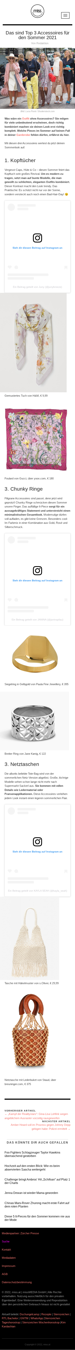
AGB (5, 1274)
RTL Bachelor (10, 1318)
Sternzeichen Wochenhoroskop (41, 1322)
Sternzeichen (61, 1314)
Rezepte (46, 1314)
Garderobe (23, 134)
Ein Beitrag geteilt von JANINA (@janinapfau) (37, 619)
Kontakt (6, 1249)
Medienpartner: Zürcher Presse (20, 1233)
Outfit (26, 118)
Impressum (8, 1265)
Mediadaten (9, 1257)
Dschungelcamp (29, 1314)
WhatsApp (37, 1318)
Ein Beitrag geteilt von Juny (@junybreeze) (37, 286)
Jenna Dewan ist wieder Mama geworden (31, 1192)
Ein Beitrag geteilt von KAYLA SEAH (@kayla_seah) (37, 890)
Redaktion (42, 43)
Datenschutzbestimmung (17, 1282)
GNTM (24, 1318)
